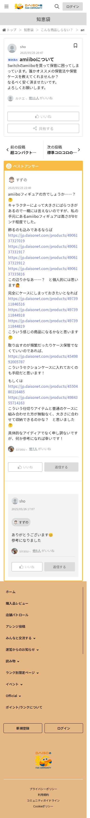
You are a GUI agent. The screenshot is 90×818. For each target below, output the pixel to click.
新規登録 (22, 728)
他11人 (34, 98)
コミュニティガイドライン (43, 800)
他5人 (37, 550)
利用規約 (43, 795)
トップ (11, 29)
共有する (46, 128)
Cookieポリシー (43, 806)
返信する (61, 467)
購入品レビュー (17, 603)
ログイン (72, 6)
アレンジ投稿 (15, 626)
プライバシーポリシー (43, 789)
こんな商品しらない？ (57, 29)
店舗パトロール (17, 614)
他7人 (33, 448)
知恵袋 (28, 29)
